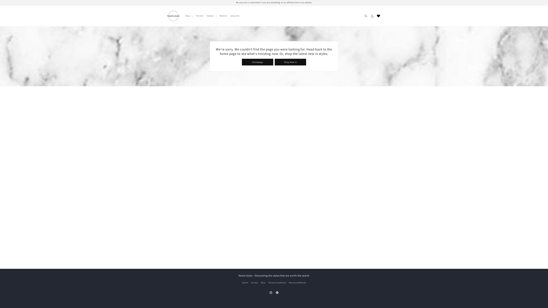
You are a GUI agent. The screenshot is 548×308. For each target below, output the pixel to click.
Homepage (257, 62)
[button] (189, 16)
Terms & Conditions (277, 282)
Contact (254, 282)
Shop (263, 282)
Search (245, 282)
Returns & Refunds (297, 282)
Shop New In (290, 62)
